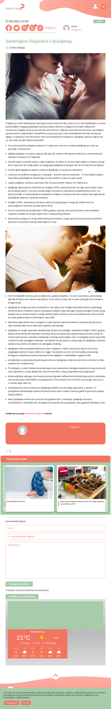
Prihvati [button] (26, 703)
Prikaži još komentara (22, 596)
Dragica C (76, 29)
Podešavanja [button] (11, 703)
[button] (3, 488)
